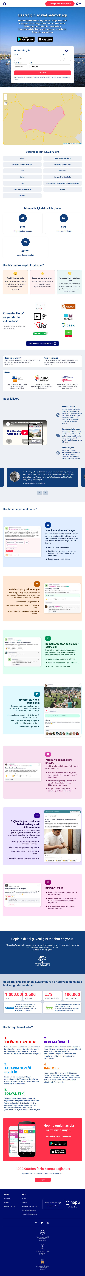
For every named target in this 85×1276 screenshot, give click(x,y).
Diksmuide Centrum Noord (62, 158)
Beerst (22, 158)
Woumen (22, 195)
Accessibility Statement (29, 1214)
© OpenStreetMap (76, 143)
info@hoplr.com (73, 1207)
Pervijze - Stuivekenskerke (22, 189)
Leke (22, 183)
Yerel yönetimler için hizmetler (42, 343)
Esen (22, 171)
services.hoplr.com (9, 328)
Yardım (24, 1199)
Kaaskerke (62, 171)
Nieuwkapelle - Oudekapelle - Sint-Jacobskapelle (62, 183)
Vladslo (62, 189)
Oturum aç (60, 4)
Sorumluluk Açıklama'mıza (36, 947)
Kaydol (43, 1180)
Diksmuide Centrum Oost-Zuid (22, 164)
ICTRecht (36, 950)
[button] (5, 95)
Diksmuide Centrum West (62, 164)
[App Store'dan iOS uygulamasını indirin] (45, 39)
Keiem (22, 177)
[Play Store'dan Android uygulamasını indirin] (26, 39)
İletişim (6, 1202)
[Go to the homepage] (4, 4)
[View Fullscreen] (5, 103)
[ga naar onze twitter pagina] (42, 1222)
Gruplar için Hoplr (10, 1206)
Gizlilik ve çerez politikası (29, 1206)
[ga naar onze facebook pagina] (36, 1222)
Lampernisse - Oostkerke (62, 177)
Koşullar (24, 1202)
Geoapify (66, 143)
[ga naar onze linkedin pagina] (48, 1222)
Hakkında (7, 1199)
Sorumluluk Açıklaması (29, 1210)
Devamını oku (8, 364)
